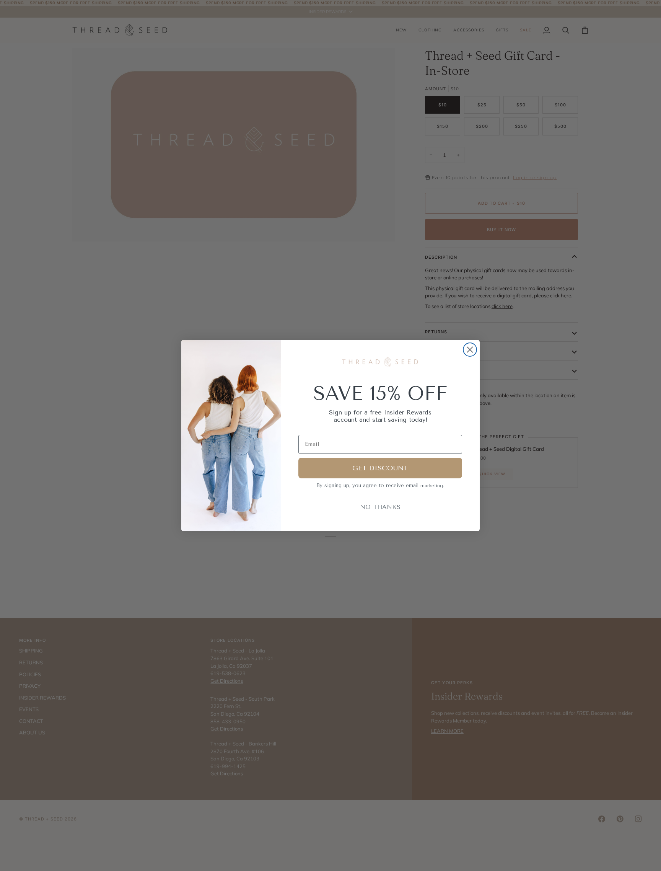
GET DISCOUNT (380, 468)
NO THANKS (380, 507)
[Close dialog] (470, 349)
